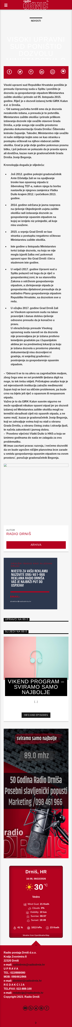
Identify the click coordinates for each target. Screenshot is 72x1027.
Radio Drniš (18, 534)
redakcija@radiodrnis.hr (28, 992)
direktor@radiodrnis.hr (27, 980)
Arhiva (36, 544)
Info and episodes (36, 715)
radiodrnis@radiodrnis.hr (29, 964)
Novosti (36, 21)
